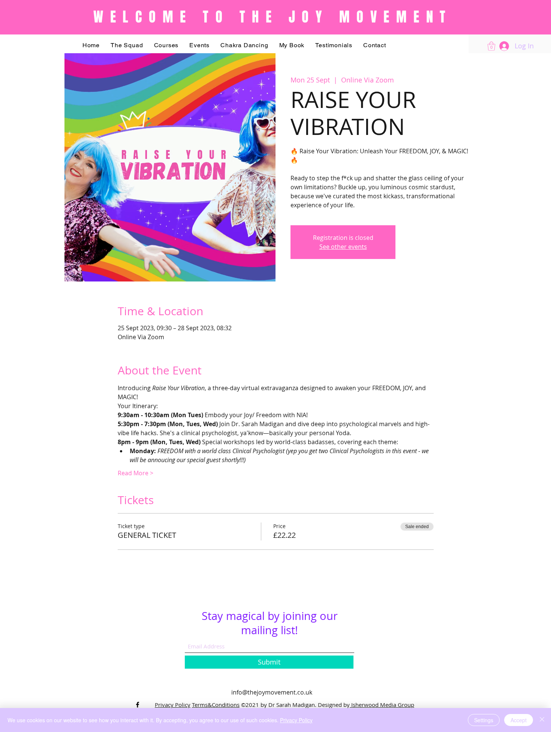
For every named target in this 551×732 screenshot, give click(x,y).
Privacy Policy (172, 704)
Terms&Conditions (216, 704)
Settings (483, 720)
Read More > (135, 473)
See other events (343, 247)
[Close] (542, 720)
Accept (519, 720)
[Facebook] (137, 704)
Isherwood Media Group (382, 704)
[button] (166, 45)
